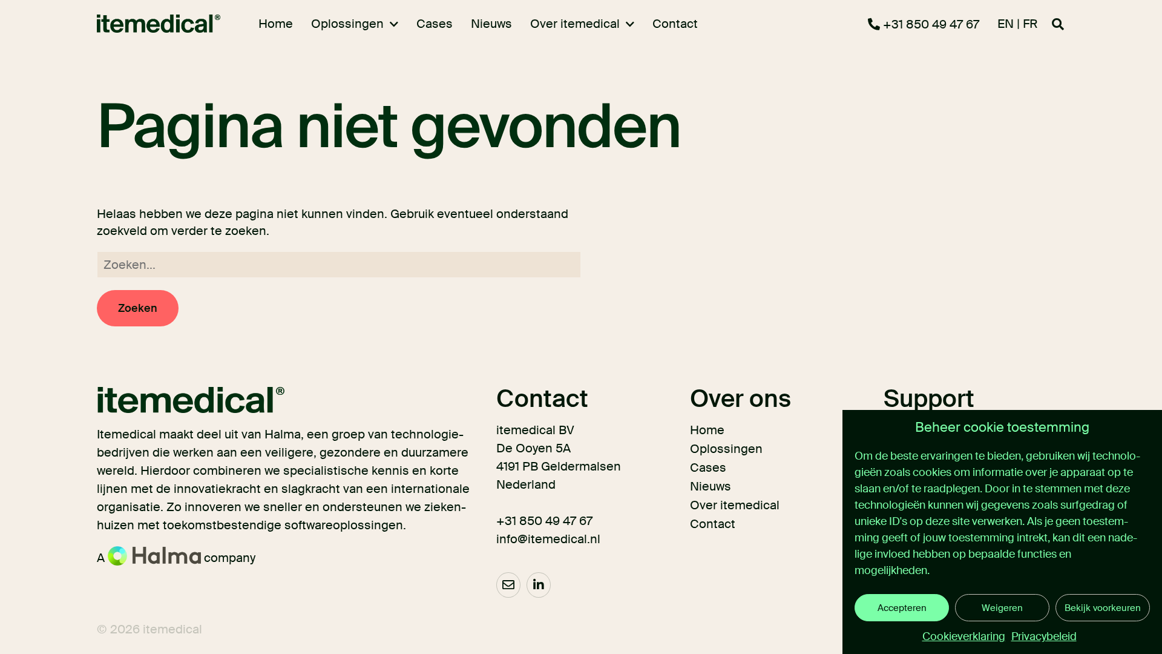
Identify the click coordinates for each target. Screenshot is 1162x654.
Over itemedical (735, 505)
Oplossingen (726, 449)
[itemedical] (152, 24)
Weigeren (1002, 608)
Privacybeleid (1044, 636)
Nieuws (710, 486)
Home (707, 430)
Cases (708, 467)
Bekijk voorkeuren (1103, 608)
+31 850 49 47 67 (929, 24)
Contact (712, 524)
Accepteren (902, 608)
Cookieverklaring (963, 636)
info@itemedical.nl (548, 539)
